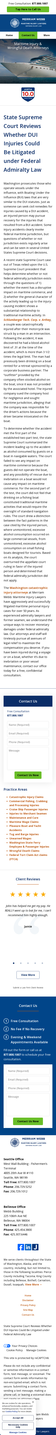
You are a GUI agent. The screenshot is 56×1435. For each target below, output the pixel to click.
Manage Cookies (36, 1350)
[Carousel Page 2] (20, 963)
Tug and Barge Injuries (24, 834)
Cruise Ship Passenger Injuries (28, 809)
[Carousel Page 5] (42, 963)
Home (9, 35)
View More (28, 975)
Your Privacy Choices (24, 1346)
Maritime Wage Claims (23, 822)
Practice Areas (15, 789)
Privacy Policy (28, 1305)
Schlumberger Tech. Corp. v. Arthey (27, 320)
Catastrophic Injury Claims (26, 797)
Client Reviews (28, 879)
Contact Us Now (28, 775)
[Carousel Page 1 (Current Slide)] (13, 963)
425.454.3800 (23, 1230)
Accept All (18, 1417)
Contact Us (28, 35)
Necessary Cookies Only (18, 1425)
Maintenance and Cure (23, 817)
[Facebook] (21, 1247)
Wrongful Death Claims (24, 850)
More (47, 35)
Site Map (28, 1309)
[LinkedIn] (28, 1247)
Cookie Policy (14, 1350)
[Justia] (35, 1247)
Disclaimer (28, 1300)
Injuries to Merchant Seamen (28, 813)
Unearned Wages (20, 838)
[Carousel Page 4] (35, 963)
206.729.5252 (23, 1187)
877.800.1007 (26, 1182)
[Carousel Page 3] (28, 963)
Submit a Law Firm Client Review (28, 987)
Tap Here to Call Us (28, 9)
